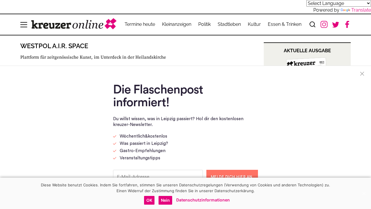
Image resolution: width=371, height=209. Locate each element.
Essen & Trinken (284, 24)
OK (149, 200)
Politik (204, 24)
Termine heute (140, 24)
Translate (361, 10)
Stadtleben (229, 24)
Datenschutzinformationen (203, 199)
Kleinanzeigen (176, 24)
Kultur (254, 24)
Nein (165, 200)
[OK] (364, 193)
